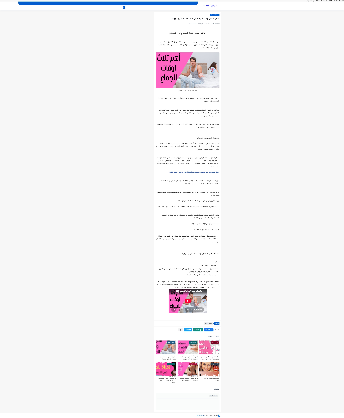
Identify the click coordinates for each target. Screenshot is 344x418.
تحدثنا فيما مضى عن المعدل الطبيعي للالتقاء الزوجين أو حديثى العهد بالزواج (194, 172)
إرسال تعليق (213, 395)
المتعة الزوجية (214, 15)
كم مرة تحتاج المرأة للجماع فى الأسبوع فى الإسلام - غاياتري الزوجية (167, 381)
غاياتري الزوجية (210, 6)
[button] (208, 329)
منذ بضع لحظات (214, 355)
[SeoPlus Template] (219, 416)
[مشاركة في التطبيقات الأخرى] (180, 329)
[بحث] (124, 7)
